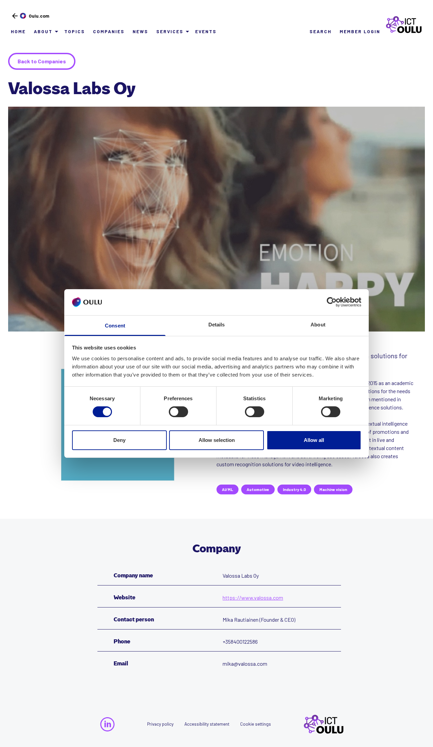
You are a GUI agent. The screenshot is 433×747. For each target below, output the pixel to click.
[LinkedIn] (107, 724)
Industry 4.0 (294, 489)
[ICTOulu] (401, 25)
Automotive (258, 489)
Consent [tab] (115, 325)
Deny (119, 440)
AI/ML (227, 489)
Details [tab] (216, 324)
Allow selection (217, 440)
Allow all (314, 440)
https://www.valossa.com (253, 597)
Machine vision (333, 489)
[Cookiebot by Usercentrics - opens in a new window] (331, 302)
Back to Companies (42, 61)
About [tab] (318, 324)
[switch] (178, 411)
